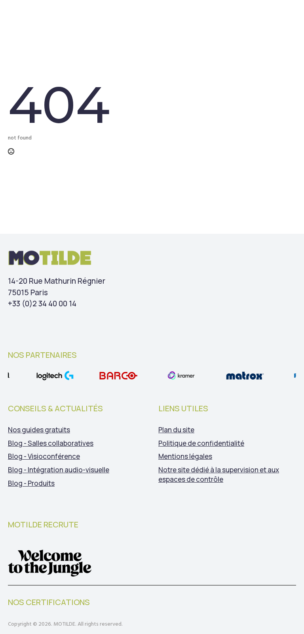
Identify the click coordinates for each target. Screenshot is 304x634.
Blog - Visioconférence (44, 456)
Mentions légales (185, 456)
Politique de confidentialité (201, 443)
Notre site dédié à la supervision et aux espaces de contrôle (218, 474)
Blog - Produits (31, 483)
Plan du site (176, 429)
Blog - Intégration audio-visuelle (58, 469)
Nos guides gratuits (39, 429)
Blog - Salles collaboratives (50, 443)
